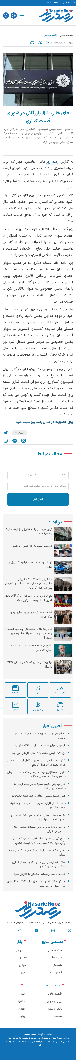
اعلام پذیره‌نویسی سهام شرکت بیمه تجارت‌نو (39, 796)
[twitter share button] (6, 433)
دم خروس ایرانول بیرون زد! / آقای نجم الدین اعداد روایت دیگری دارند (28, 598)
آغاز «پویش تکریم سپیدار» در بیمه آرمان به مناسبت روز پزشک (39, 786)
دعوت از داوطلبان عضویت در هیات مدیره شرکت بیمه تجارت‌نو (37, 805)
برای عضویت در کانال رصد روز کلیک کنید (44, 422)
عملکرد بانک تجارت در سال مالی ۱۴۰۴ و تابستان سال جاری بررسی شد (36, 883)
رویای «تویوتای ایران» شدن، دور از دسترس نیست (40, 736)
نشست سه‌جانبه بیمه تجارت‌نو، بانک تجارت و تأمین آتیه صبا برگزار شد (38, 817)
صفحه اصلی (66, 35)
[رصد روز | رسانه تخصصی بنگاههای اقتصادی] (56, 15)
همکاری (57, 965)
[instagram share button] (24, 441)
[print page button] (32, 42)
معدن (21, 1009)
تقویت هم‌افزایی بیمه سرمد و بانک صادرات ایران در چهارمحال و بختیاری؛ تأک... (36, 774)
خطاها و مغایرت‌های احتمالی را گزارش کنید (40, 874)
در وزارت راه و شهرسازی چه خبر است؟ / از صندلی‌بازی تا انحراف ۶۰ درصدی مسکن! (28, 633)
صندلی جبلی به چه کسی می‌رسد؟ (31, 546)
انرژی (22, 994)
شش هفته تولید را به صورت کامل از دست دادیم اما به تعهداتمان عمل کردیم (36, 762)
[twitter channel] (69, 931)
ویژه (22, 1016)
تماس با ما (55, 972)
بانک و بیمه (55, 1009)
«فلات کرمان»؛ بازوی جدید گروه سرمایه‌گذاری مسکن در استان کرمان (39, 864)
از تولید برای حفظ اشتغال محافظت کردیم (40, 745)
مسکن (23, 957)
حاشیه (21, 1001)
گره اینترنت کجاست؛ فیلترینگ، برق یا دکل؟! (30, 565)
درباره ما (57, 957)
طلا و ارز (21, 950)
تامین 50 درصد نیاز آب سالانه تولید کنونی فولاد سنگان (37, 852)
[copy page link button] (40, 42)
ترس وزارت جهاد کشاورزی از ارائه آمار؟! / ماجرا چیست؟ (29, 531)
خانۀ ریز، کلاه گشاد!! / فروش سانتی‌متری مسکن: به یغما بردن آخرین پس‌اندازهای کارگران (28, 583)
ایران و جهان (54, 1001)
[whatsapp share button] (6, 441)
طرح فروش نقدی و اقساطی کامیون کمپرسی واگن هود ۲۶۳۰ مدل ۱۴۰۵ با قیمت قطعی (39, 841)
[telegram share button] (15, 441)
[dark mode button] (14, 15)
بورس (23, 972)
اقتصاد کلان (50, 35)
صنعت (58, 1016)
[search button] (6, 15)
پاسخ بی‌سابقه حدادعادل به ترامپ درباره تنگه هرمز (31, 648)
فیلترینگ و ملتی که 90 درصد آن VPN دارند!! (29, 664)
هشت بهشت (30, 1034)
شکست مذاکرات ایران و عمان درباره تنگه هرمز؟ (31, 614)
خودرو (23, 965)
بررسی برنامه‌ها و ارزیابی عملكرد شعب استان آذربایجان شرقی (39, 829)
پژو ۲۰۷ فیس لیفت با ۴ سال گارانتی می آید (39, 753)
